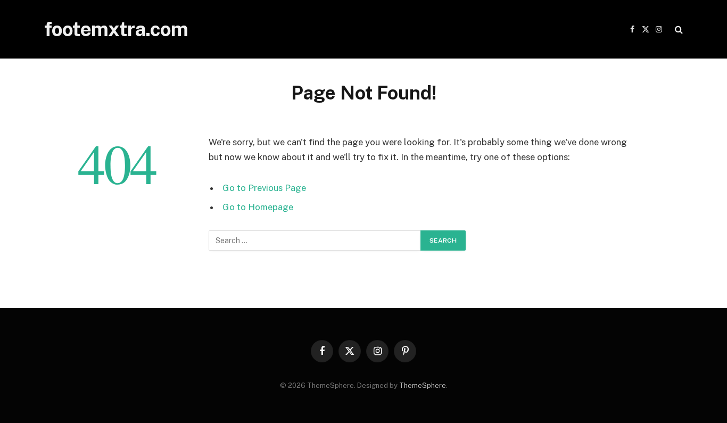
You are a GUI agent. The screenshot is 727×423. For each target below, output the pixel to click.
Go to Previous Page (264, 188)
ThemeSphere (422, 385)
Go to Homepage (257, 207)
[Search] (678, 30)
